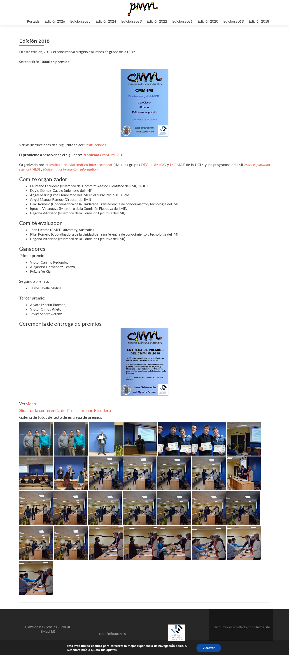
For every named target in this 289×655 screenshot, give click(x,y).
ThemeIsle (262, 627)
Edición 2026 (55, 21)
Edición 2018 (259, 21)
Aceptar (208, 648)
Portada (33, 21)
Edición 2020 (208, 21)
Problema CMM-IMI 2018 (103, 154)
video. (31, 403)
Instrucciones (95, 145)
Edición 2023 (131, 21)
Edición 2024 (106, 21)
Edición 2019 (233, 21)
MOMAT (177, 164)
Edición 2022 (157, 21)
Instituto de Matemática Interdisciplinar (80, 164)
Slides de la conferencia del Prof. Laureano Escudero (65, 410)
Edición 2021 (182, 21)
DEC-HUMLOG (153, 164)
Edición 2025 (80, 21)
